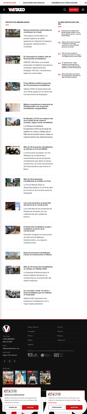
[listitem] (5, 361)
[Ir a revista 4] (45, 377)
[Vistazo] (16, 9)
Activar (30, 407)
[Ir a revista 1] (8, 377)
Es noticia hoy (10, 3)
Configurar (57, 407)
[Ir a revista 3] (32, 377)
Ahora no (13, 407)
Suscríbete (74, 10)
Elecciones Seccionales (34, 3)
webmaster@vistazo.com (11, 348)
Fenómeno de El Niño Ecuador (64, 3)
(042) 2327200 (7, 342)
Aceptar (74, 407)
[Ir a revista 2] (20, 377)
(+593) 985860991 (8, 339)
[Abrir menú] (4, 9)
